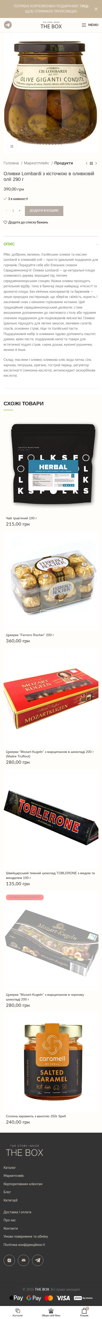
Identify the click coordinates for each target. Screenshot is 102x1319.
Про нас (10, 1220)
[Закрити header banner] (96, 9)
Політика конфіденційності (24, 1245)
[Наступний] (96, 163)
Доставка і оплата (17, 1212)
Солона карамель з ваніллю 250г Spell (36, 1116)
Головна (12, 163)
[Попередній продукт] (86, 163)
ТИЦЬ (84, 6)
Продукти (63, 163)
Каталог (10, 1168)
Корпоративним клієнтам (23, 1184)
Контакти (11, 1228)
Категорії (10, 1200)
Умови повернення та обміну (26, 1236)
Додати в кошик (44, 210)
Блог (7, 1192)
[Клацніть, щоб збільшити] (12, 146)
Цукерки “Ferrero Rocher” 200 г (30, 635)
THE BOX (42, 1289)
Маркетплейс (37, 163)
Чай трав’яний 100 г (21, 518)
